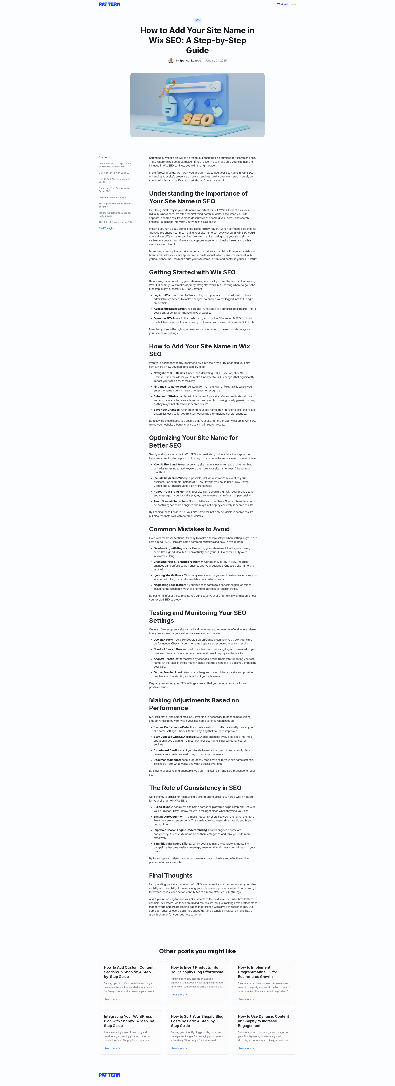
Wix (190, 295)
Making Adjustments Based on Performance (115, 214)
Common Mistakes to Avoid (113, 197)
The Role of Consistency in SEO (115, 222)
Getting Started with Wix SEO (114, 172)
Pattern (248, 899)
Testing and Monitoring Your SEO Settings (116, 205)
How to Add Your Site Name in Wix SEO (114, 180)
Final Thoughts (107, 228)
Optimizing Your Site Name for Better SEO (114, 190)
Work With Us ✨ (286, 4)
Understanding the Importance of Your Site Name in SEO (115, 165)
